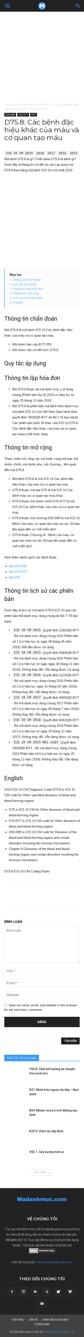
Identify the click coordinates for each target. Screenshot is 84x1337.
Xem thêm (40, 1172)
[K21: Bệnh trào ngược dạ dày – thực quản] (15, 1095)
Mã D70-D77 (18, 572)
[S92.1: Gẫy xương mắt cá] (15, 1157)
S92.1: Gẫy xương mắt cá (46, 1152)
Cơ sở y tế (64, 1245)
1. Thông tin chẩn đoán (25, 279)
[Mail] (35, 1292)
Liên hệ (33, 1319)
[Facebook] (12, 1292)
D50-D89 (27, 104)
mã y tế (15, 1234)
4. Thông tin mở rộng (24, 293)
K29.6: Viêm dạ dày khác (46, 1131)
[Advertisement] (42, 56)
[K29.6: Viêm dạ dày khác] (15, 1136)
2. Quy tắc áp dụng (23, 284)
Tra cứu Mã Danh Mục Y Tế (58, 1331)
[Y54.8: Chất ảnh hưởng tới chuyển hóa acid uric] (15, 1074)
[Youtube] (42, 1303)
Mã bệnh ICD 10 (16, 1240)
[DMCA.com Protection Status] (42, 1252)
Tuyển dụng (42, 1324)
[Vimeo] (70, 1292)
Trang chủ (10, 104)
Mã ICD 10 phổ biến (21, 1058)
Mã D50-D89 (18, 566)
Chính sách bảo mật (55, 1319)
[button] (78, 6)
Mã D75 (14, 577)
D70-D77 (43, 104)
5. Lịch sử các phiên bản (26, 298)
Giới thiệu (18, 1319)
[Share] (46, 1292)
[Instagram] (23, 1292)
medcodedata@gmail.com (54, 1262)
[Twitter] (58, 1292)
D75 (33, 114)
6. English (16, 302)
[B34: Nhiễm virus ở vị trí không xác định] (15, 1115)
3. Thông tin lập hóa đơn (26, 288)
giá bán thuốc (45, 1245)
